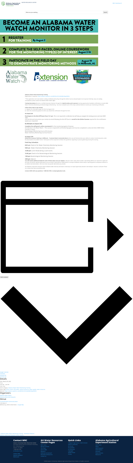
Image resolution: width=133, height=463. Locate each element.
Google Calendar (4, 372)
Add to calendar (4, 277)
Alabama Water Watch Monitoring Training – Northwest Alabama (17, 433)
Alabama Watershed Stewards (8, 397)
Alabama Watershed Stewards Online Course (12, 435)
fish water (16, 389)
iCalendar (2, 373)
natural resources (24, 389)
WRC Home (115, 3)
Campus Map (16, 453)
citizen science (9, 389)
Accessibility (71, 447)
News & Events (99, 453)
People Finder (71, 452)
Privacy (70, 454)
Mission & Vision (45, 446)
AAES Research (99, 448)
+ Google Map (20, 404)
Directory (98, 451)
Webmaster (16, 457)
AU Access (70, 446)
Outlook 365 (3, 375)
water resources (41, 389)
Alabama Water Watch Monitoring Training (19, 388)
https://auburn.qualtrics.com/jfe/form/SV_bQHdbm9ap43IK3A (54, 96)
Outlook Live (3, 377)
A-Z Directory (71, 449)
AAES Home (98, 445)
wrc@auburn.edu (17, 451)
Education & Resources (47, 454)
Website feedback (17, 455)
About (97, 446)
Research (43, 451)
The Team (43, 448)
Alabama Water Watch (5, 395)
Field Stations (99, 449)
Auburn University (73, 444)
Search (120, 3)
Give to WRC (44, 449)
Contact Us (43, 456)
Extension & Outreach (46, 453)
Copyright (70, 451)
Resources (98, 454)
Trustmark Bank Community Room (9, 401)
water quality (32, 389)
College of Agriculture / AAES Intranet (77, 443)
